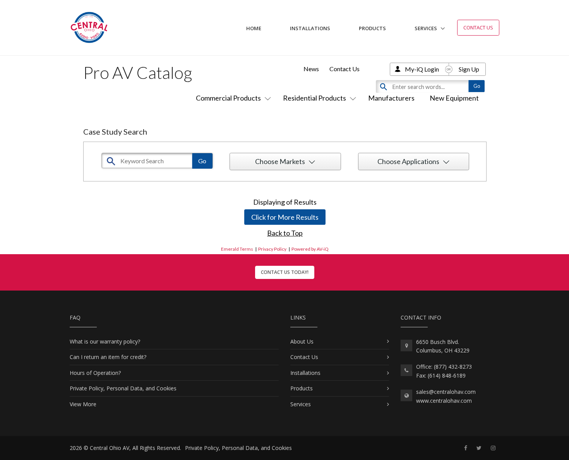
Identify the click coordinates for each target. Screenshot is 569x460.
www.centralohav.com (444, 400)
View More (83, 404)
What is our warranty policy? (105, 341)
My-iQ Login (422, 69)
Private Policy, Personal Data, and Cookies (123, 388)
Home (253, 28)
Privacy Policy (272, 249)
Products (372, 28)
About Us (302, 341)
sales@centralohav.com (446, 391)
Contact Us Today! (284, 272)
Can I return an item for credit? (108, 357)
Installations (310, 28)
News (311, 68)
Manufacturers (391, 98)
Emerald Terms (237, 249)
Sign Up (469, 69)
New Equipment (454, 98)
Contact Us (478, 27)
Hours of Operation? (95, 372)
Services (426, 28)
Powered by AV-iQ (310, 249)
